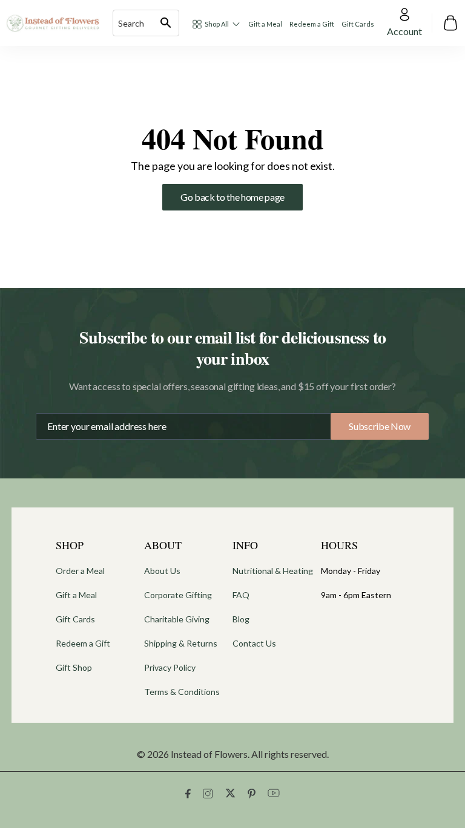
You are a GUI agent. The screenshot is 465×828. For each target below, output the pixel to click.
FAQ (240, 595)
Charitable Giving (176, 619)
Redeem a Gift (311, 24)
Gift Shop (74, 667)
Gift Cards (357, 24)
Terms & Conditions (182, 691)
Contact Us (254, 643)
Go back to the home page (232, 197)
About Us (162, 571)
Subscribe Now (380, 426)
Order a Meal (80, 571)
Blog (240, 619)
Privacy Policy (170, 667)
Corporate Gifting (178, 595)
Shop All (217, 24)
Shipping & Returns (180, 643)
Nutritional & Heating (272, 571)
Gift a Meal (265, 24)
